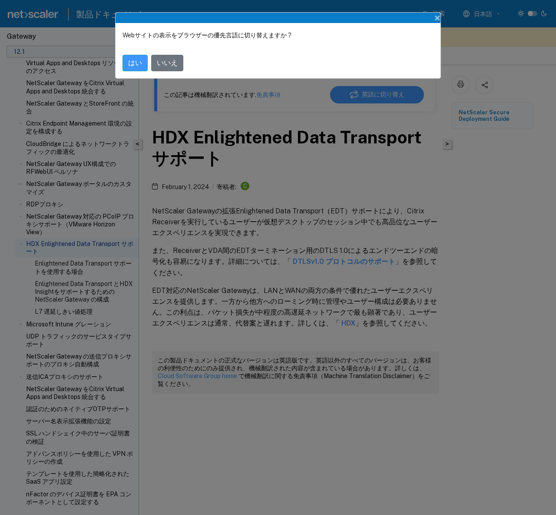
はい (135, 63)
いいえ (167, 63)
